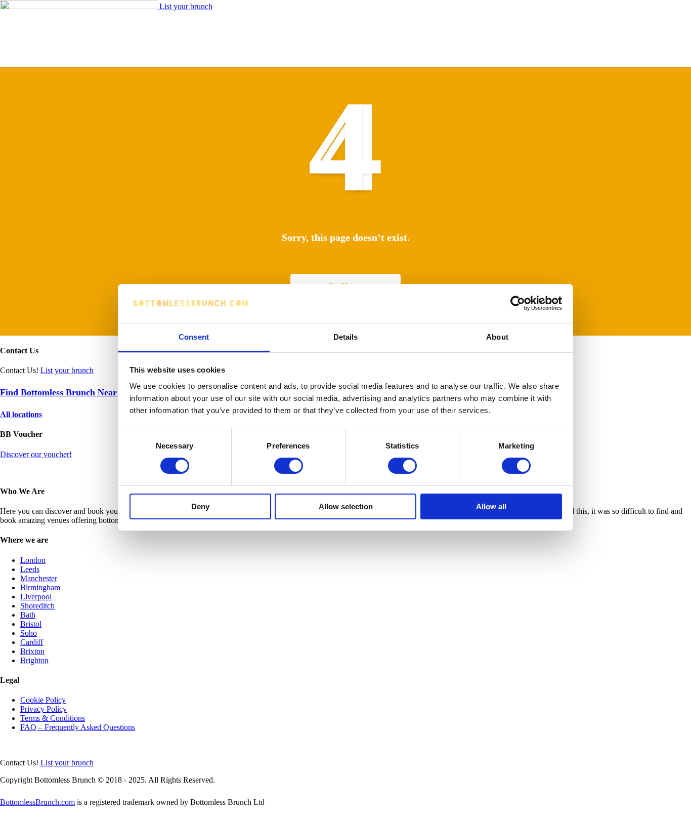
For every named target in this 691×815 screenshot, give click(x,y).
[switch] (288, 466)
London (33, 560)
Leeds (29, 569)
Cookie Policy (43, 700)
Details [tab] (345, 337)
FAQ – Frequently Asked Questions (77, 727)
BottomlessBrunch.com (37, 802)
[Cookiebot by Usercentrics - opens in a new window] (517, 303)
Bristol (30, 624)
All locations (21, 414)
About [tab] (497, 337)
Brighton (34, 660)
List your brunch (185, 6)
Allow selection (346, 506)
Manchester (38, 578)
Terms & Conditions (52, 718)
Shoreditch (37, 605)
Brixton (32, 651)
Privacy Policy (43, 709)
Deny (200, 506)
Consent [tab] (194, 337)
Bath (27, 614)
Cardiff (31, 642)
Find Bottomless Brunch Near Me (66, 392)
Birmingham (40, 587)
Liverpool (36, 596)
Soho (28, 633)
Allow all (491, 506)
